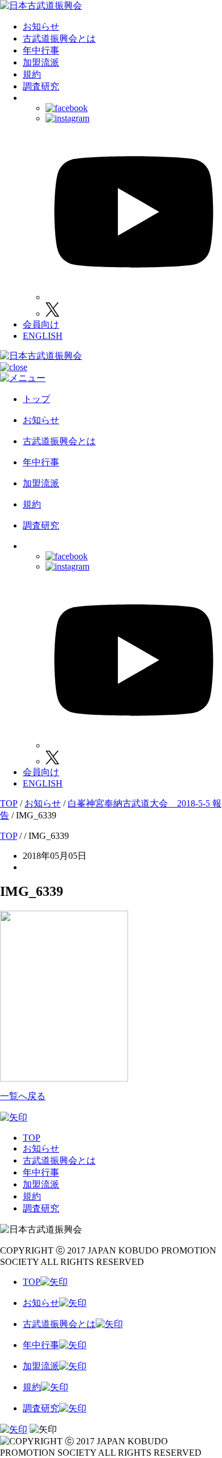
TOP (31, 1137)
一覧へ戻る (23, 1096)
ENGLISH (43, 336)
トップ (36, 399)
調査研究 (41, 86)
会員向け (41, 324)
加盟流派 (41, 62)
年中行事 (41, 50)
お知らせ (41, 26)
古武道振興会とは (59, 38)
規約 (32, 74)
